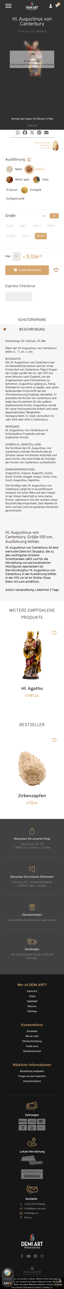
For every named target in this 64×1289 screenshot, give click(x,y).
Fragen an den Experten (32, 1076)
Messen (32, 1006)
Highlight (32, 1001)
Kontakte (32, 1031)
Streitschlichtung (32, 1041)
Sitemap (32, 1011)
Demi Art (32, 991)
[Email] (46, 132)
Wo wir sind (32, 1036)
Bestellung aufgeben (32, 1071)
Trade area (32, 1046)
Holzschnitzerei (32, 1081)
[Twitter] (32, 132)
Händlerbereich (32, 1051)
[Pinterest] (39, 132)
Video (32, 996)
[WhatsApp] (18, 132)
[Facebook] (25, 132)
